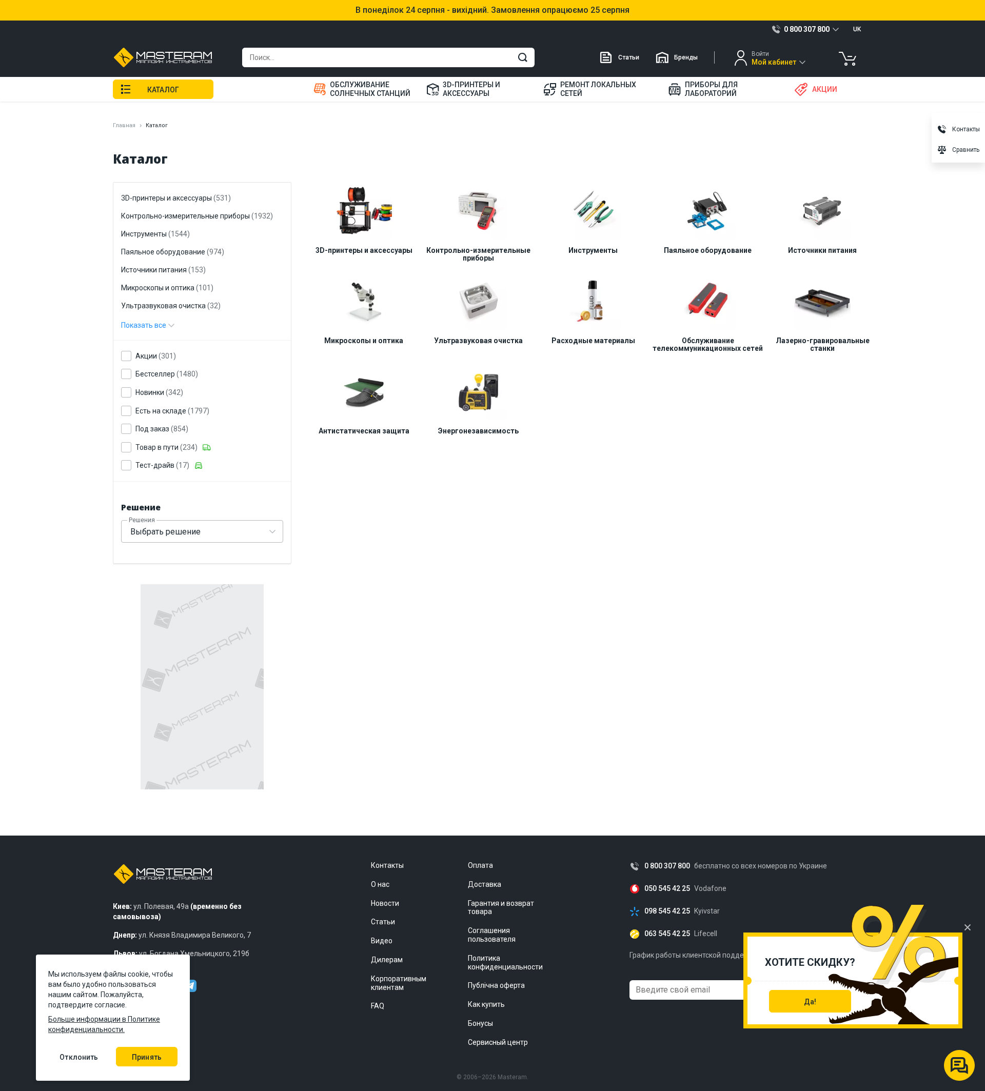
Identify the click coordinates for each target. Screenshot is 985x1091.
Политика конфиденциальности (505, 962)
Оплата (480, 865)
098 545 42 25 (667, 911)
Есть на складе (172, 411)
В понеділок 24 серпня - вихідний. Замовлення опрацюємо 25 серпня (492, 10)
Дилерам (387, 960)
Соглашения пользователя (492, 934)
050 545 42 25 (667, 888)
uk (857, 29)
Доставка (484, 884)
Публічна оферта (496, 985)
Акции (155, 356)
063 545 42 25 (667, 934)
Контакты (387, 865)
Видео (381, 941)
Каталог (163, 90)
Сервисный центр (498, 1042)
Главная (124, 125)
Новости (385, 903)
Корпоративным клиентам (398, 983)
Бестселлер (166, 374)
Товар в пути (166, 447)
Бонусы (480, 1023)
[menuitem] (363, 89)
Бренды (686, 57)
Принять (147, 1057)
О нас (380, 884)
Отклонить (79, 1057)
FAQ (377, 1006)
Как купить (486, 1004)
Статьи (628, 57)
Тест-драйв (162, 465)
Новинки (159, 392)
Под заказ (161, 429)
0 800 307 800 (667, 866)
